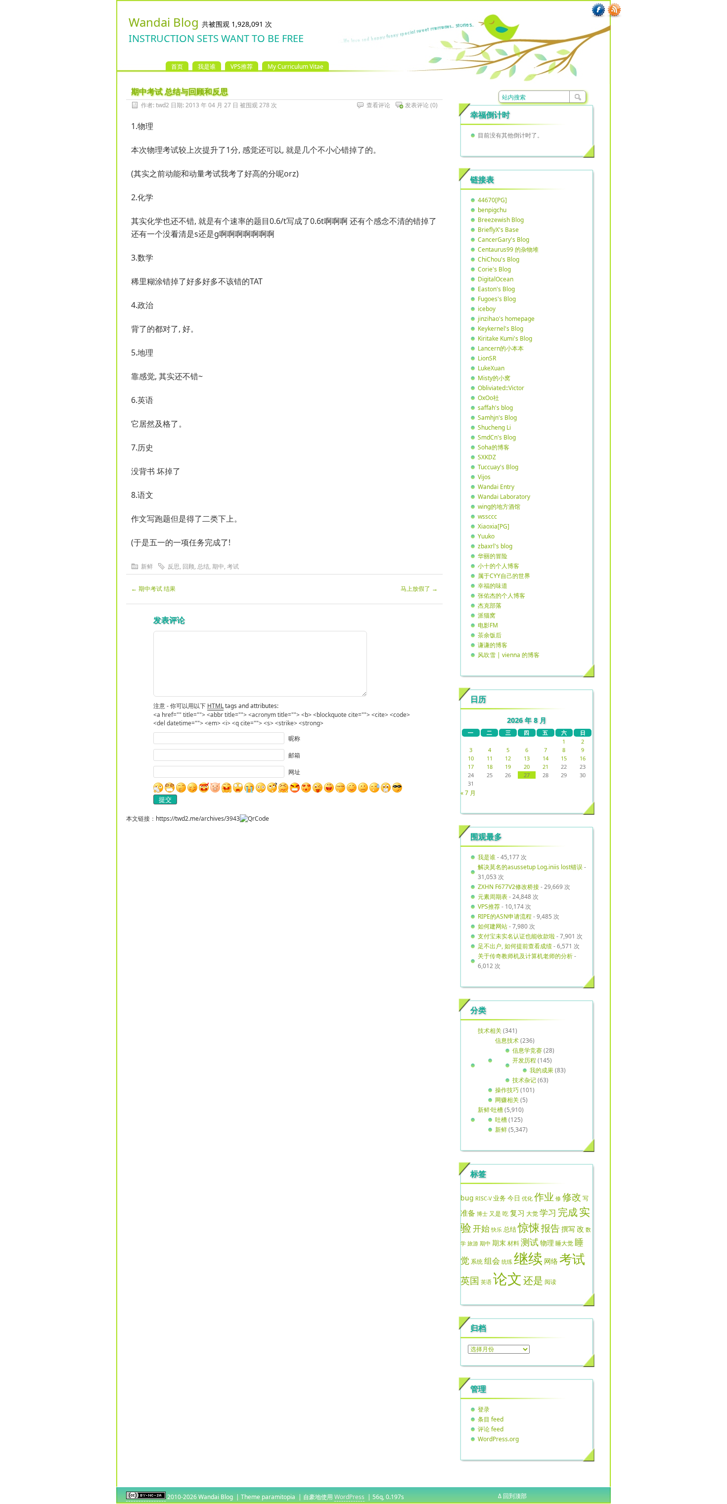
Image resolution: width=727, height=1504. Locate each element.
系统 (477, 1261)
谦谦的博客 (492, 645)
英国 (469, 1280)
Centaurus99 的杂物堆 (508, 249)
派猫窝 (487, 615)
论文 (507, 1278)
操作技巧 (507, 1090)
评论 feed (490, 1429)
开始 (481, 1228)
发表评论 (417, 105)
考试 (233, 566)
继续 (528, 1258)
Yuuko (486, 536)
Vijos (484, 477)
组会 (492, 1260)
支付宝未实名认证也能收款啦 (516, 936)
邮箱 (294, 755)
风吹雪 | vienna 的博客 (509, 655)
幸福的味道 (492, 585)
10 (471, 758)
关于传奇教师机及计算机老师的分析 (525, 956)
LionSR (487, 358)
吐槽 (501, 1119)
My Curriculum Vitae (295, 66)
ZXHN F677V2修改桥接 (508, 887)
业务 (499, 1198)
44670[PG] (492, 200)
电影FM (488, 625)
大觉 (532, 1213)
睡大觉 (564, 1243)
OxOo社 (488, 398)
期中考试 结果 (153, 588)
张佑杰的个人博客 (501, 595)
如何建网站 (492, 926)
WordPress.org (498, 1439)
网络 (551, 1261)
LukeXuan (491, 368)
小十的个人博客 (498, 566)
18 (490, 766)
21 (545, 766)
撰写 (568, 1229)
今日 (513, 1198)
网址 (294, 772)
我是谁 (207, 66)
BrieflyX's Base (498, 229)
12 (508, 758)
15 (564, 758)
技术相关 (489, 1030)
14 (545, 758)
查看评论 (378, 105)
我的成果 (541, 1070)
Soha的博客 (493, 447)
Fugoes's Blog (497, 299)
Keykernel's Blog (500, 328)
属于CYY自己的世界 (504, 576)
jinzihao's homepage (506, 318)
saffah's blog (495, 407)
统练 (506, 1261)
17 (471, 766)
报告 (550, 1228)
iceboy (487, 309)
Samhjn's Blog (497, 417)
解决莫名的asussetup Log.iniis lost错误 (530, 867)
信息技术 (507, 1040)
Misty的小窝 (494, 378)
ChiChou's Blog (498, 259)
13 (527, 758)
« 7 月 (468, 793)
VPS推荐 (241, 66)
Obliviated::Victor (501, 388)
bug (467, 1197)
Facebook (598, 10)
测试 (530, 1242)
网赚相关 (507, 1100)
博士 (482, 1213)
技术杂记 (524, 1080)
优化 (527, 1198)
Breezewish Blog (501, 220)
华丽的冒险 (492, 556)
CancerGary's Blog (503, 239)
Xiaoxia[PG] (493, 526)
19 (508, 766)
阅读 (550, 1281)
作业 (544, 1196)
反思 (174, 566)
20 (527, 766)
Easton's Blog (496, 289)
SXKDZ (487, 457)
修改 (571, 1197)
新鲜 (147, 566)
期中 (218, 566)
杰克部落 (489, 605)
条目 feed (490, 1419)
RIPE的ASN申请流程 (505, 916)
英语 (486, 1281)
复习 (517, 1213)
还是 (533, 1280)
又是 (495, 1213)
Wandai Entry (496, 487)
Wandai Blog (164, 22)
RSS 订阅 (614, 10)
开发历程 (524, 1060)
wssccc (487, 516)
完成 (568, 1212)
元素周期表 (492, 896)
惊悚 (529, 1227)
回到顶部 (515, 1496)
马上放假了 (419, 588)
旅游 (472, 1243)
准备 (467, 1213)
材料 (513, 1243)
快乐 (496, 1229)
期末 (499, 1242)
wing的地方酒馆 (499, 506)
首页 (177, 66)
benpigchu (492, 210)
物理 (547, 1242)
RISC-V (483, 1198)
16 (583, 758)
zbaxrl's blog (495, 546)
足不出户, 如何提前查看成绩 (515, 946)
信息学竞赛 (527, 1050)
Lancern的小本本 (501, 348)
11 (490, 758)
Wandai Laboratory (504, 496)
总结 (203, 566)
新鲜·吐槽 (490, 1110)
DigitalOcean (495, 279)
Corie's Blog (494, 269)
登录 (484, 1409)
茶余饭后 (489, 635)
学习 (548, 1212)
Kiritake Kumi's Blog (505, 338)
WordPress (349, 1497)
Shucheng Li (494, 427)
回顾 (188, 566)
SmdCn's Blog (497, 437)
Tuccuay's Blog (498, 467)
